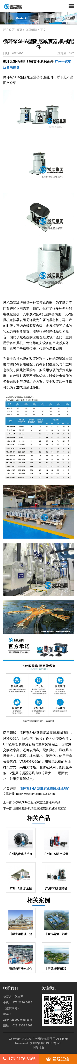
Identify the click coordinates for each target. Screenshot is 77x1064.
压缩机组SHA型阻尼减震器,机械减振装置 (39, 808)
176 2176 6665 (22, 1059)
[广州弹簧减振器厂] (11, 6)
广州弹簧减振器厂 (43, 1038)
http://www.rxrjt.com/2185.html (35, 793)
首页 (19, 29)
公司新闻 (31, 29)
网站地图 (38, 1047)
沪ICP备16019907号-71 (45, 1043)
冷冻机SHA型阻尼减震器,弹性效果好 (36, 802)
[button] (71, 6)
